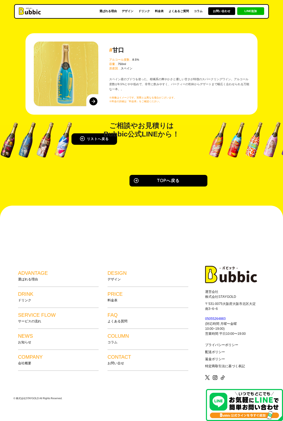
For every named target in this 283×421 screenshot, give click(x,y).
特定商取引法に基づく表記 (225, 366)
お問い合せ (119, 359)
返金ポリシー (215, 359)
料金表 (159, 11)
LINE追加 (250, 11)
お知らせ (25, 338)
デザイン (127, 11)
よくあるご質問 (179, 11)
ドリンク (144, 11)
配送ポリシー (215, 352)
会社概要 (30, 359)
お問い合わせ (221, 11)
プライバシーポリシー (221, 345)
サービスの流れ (37, 317)
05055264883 (215, 318)
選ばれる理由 (108, 11)
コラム (198, 11)
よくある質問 (117, 317)
